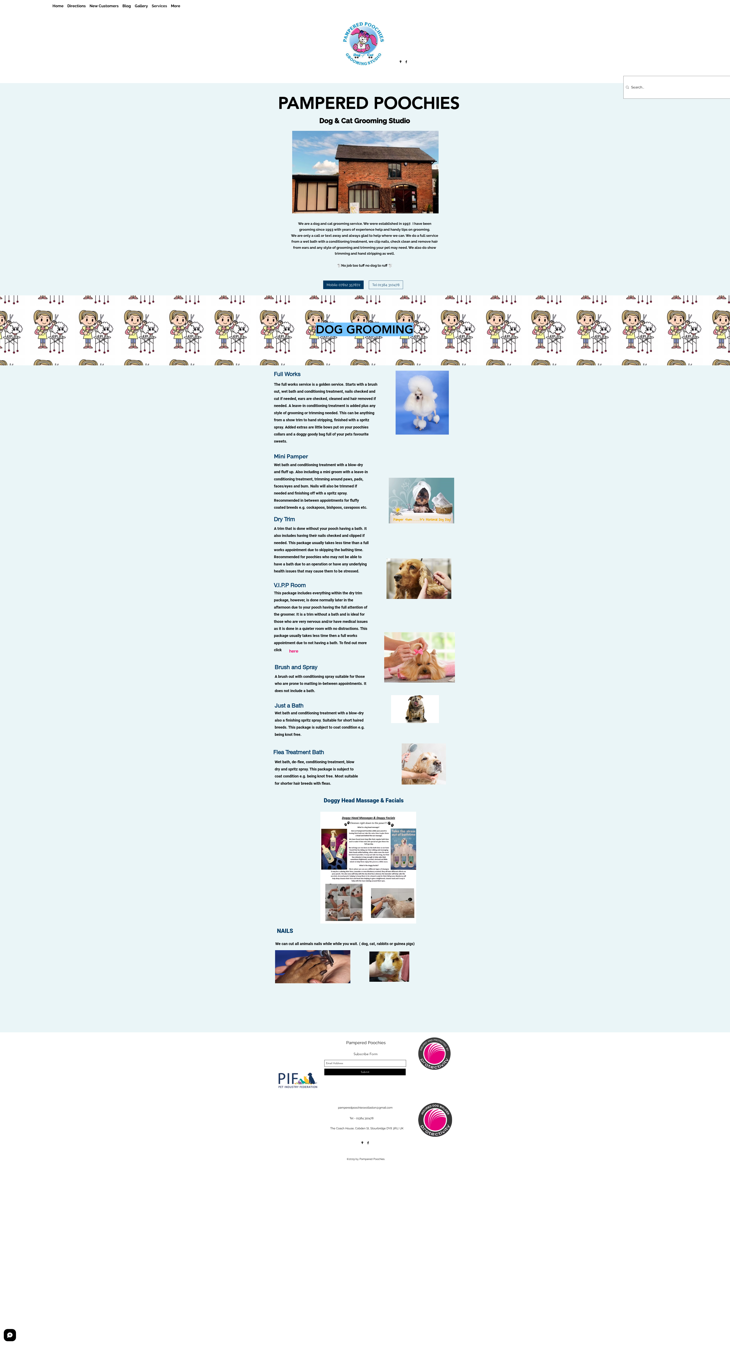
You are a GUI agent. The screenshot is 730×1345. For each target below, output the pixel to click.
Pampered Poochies (366, 1042)
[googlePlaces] (400, 62)
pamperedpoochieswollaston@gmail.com (365, 1107)
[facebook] (406, 62)
